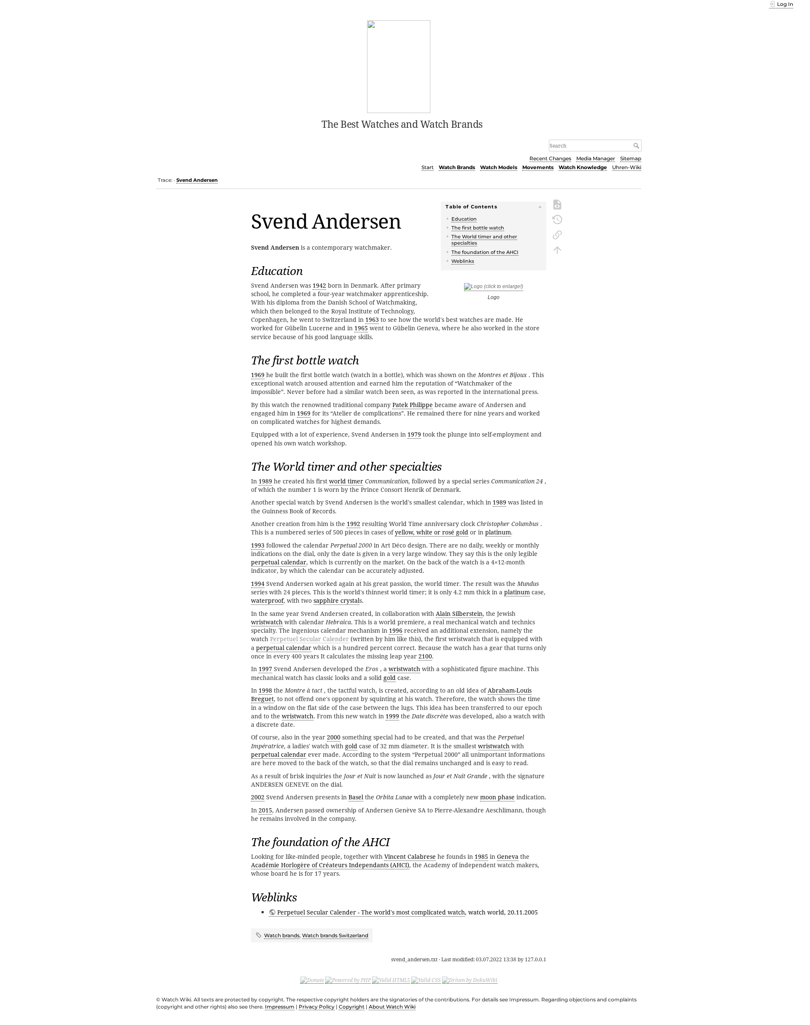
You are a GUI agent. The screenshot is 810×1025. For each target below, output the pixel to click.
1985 (481, 856)
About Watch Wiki (392, 1006)
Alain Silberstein (459, 614)
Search (637, 145)
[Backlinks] (557, 234)
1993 (258, 545)
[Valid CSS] (426, 980)
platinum (498, 532)
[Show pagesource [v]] (557, 203)
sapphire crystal (336, 600)
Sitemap (630, 158)
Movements (538, 167)
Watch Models (498, 167)
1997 (265, 669)
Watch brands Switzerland (335, 935)
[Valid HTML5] (391, 980)
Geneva (507, 856)
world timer (346, 481)
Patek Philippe (412, 405)
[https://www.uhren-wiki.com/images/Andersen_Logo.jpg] (493, 288)
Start (427, 167)
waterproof (267, 600)
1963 (372, 320)
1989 (265, 481)
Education (464, 219)
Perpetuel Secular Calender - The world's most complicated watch (371, 912)
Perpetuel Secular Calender (309, 639)
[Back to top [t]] (557, 249)
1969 (258, 375)
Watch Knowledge (583, 167)
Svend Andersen (197, 180)
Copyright (351, 1006)
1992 (353, 524)
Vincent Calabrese (410, 856)
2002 (258, 797)
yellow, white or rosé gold (431, 532)
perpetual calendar (278, 562)
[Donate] (312, 980)
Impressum (279, 1006)
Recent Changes (550, 158)
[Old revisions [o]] (557, 219)
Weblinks (462, 261)
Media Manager (595, 158)
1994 (258, 584)
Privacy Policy (317, 1006)
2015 (265, 810)
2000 (333, 737)
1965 (361, 328)
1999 (392, 716)
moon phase (497, 797)
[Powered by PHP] (348, 980)
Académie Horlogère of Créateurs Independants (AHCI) (330, 865)
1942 (319, 285)
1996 (395, 630)
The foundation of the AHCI (484, 252)
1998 (265, 690)
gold (389, 678)
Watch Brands (457, 167)
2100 (425, 656)
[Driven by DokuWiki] (469, 980)
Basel (355, 797)
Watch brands (282, 935)
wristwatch (267, 622)
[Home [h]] (399, 66)
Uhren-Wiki (626, 167)
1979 (414, 434)
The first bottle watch (477, 228)
